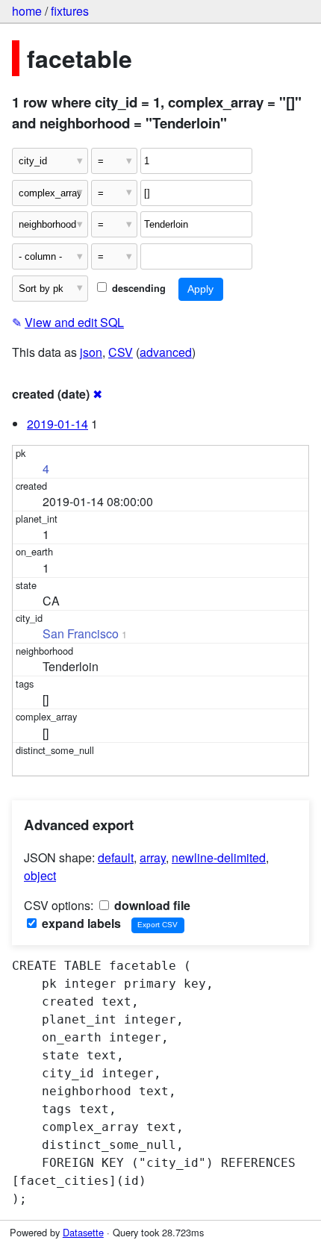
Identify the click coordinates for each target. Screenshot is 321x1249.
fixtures (70, 10)
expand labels (80, 923)
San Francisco (81, 633)
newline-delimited (219, 857)
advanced (166, 352)
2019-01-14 (57, 423)
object (40, 875)
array (153, 857)
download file (150, 905)
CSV (120, 352)
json (91, 352)
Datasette (83, 1232)
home (27, 10)
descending (137, 288)
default (116, 857)
